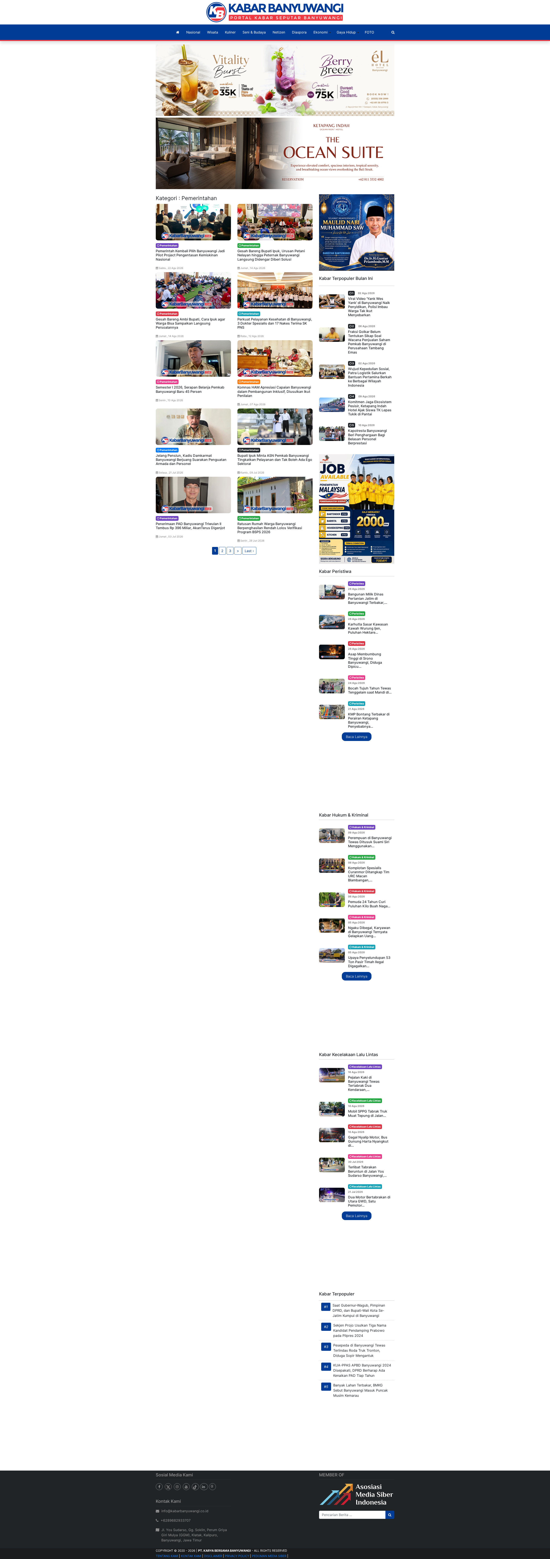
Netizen (279, 32)
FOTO (369, 32)
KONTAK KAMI (191, 1556)
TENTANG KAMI (167, 1556)
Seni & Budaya (254, 32)
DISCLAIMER (213, 1556)
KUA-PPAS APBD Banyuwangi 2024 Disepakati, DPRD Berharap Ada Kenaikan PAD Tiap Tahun (362, 1370)
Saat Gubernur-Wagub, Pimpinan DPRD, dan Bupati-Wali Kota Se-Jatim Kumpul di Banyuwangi (359, 1310)
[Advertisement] (356, 777)
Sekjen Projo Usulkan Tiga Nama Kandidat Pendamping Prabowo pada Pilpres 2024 (359, 1330)
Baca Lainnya (356, 737)
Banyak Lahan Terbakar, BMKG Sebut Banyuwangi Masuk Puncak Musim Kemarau (360, 1390)
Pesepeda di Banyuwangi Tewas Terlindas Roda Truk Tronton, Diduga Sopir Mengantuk (359, 1350)
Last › (249, 551)
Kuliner (230, 32)
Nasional (193, 32)
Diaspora (299, 32)
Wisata (212, 32)
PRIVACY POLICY (237, 1556)
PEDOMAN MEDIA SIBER (269, 1556)
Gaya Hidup (346, 32)
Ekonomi (320, 32)
